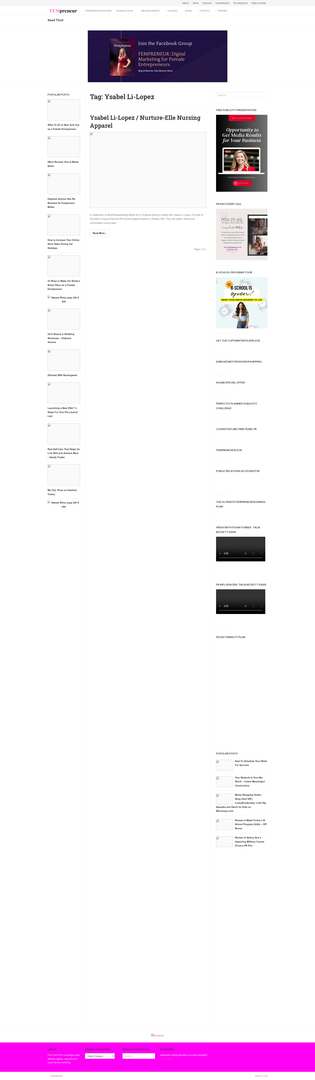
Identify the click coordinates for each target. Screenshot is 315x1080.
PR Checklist (240, 3)
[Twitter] (54, 3)
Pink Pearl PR (54, 1054)
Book (196, 3)
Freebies (222, 10)
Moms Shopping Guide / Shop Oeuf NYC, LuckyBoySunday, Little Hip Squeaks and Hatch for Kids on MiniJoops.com (241, 802)
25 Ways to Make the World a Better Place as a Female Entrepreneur (64, 285)
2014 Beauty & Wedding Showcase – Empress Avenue (61, 338)
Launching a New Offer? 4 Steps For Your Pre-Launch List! (63, 412)
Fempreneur (56, 1076)
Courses (172, 10)
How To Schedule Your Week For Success (251, 763)
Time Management (150, 10)
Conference (223, 3)
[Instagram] (76, 3)
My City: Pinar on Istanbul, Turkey (62, 492)
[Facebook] (50, 3)
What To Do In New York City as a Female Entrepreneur (63, 127)
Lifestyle (205, 10)
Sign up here (166, 1058)
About (185, 3)
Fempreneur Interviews (98, 10)
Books (188, 10)
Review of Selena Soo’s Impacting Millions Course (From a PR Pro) (249, 841)
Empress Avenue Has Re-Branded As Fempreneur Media (62, 203)
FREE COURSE (259, 3)
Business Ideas (124, 10)
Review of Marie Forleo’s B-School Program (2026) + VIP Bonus (251, 824)
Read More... (100, 233)
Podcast (207, 3)
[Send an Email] (63, 3)
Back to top (261, 1076)
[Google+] (59, 3)
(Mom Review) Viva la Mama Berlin (63, 164)
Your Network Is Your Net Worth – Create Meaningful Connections (250, 781)
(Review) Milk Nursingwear (62, 375)
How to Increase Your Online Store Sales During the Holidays (63, 244)
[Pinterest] (72, 3)
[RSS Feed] (67, 3)
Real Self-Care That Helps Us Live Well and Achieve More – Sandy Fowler (64, 453)
